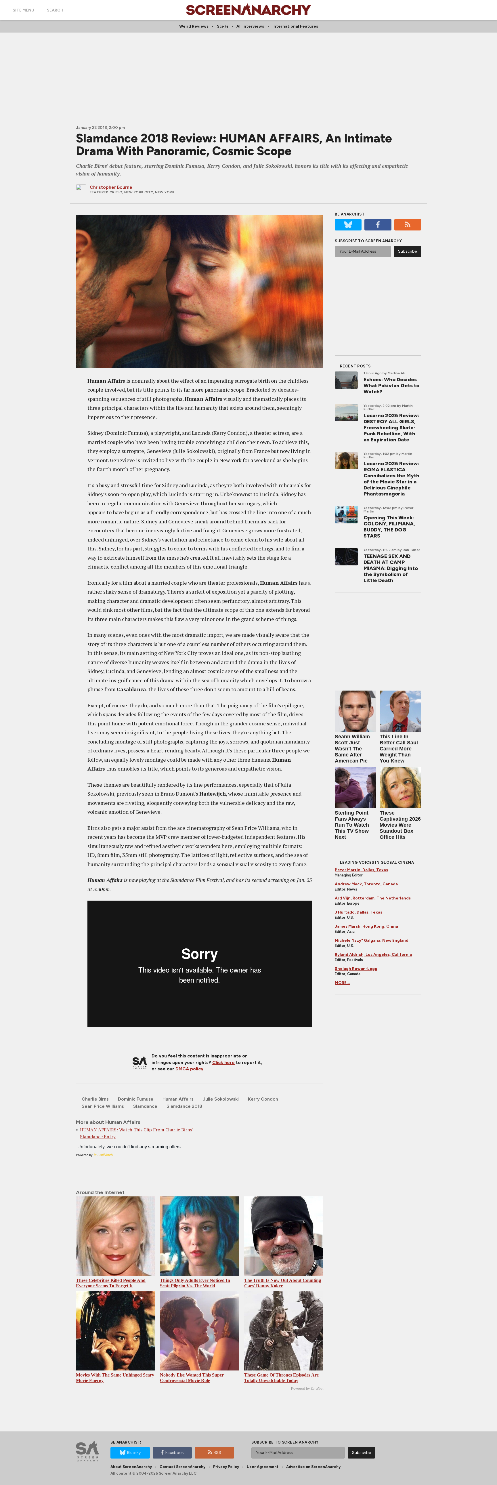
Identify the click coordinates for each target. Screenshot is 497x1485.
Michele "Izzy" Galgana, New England (371, 940)
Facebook (174, 1452)
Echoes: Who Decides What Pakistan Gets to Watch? (391, 385)
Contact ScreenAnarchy (182, 1467)
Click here (223, 1062)
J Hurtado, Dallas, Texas (358, 912)
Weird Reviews (194, 26)
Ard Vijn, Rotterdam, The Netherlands (373, 898)
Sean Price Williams (103, 1106)
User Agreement (262, 1467)
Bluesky (134, 1452)
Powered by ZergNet (307, 1389)
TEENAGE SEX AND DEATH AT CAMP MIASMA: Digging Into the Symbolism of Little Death (391, 568)
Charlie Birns (95, 1099)
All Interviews (250, 26)
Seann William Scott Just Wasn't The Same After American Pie (352, 749)
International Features (295, 26)
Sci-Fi (222, 26)
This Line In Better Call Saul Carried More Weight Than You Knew (399, 749)
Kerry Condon (263, 1099)
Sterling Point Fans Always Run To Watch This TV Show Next (352, 825)
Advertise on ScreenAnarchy (313, 1467)
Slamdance (145, 1106)
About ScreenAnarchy (131, 1467)
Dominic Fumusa (135, 1099)
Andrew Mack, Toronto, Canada (366, 884)
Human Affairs (178, 1099)
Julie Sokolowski (221, 1099)
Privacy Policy (226, 1467)
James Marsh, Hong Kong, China (366, 926)
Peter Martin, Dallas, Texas (361, 870)
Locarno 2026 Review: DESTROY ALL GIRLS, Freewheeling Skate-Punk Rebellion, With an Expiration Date (391, 427)
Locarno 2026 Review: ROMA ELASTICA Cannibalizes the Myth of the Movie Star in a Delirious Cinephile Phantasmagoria (391, 478)
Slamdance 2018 (184, 1106)
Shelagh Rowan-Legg (356, 968)
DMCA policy (189, 1069)
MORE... (342, 982)
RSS (217, 1452)
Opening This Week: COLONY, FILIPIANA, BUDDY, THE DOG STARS (389, 526)
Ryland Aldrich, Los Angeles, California (373, 954)
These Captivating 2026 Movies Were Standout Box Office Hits (400, 825)
